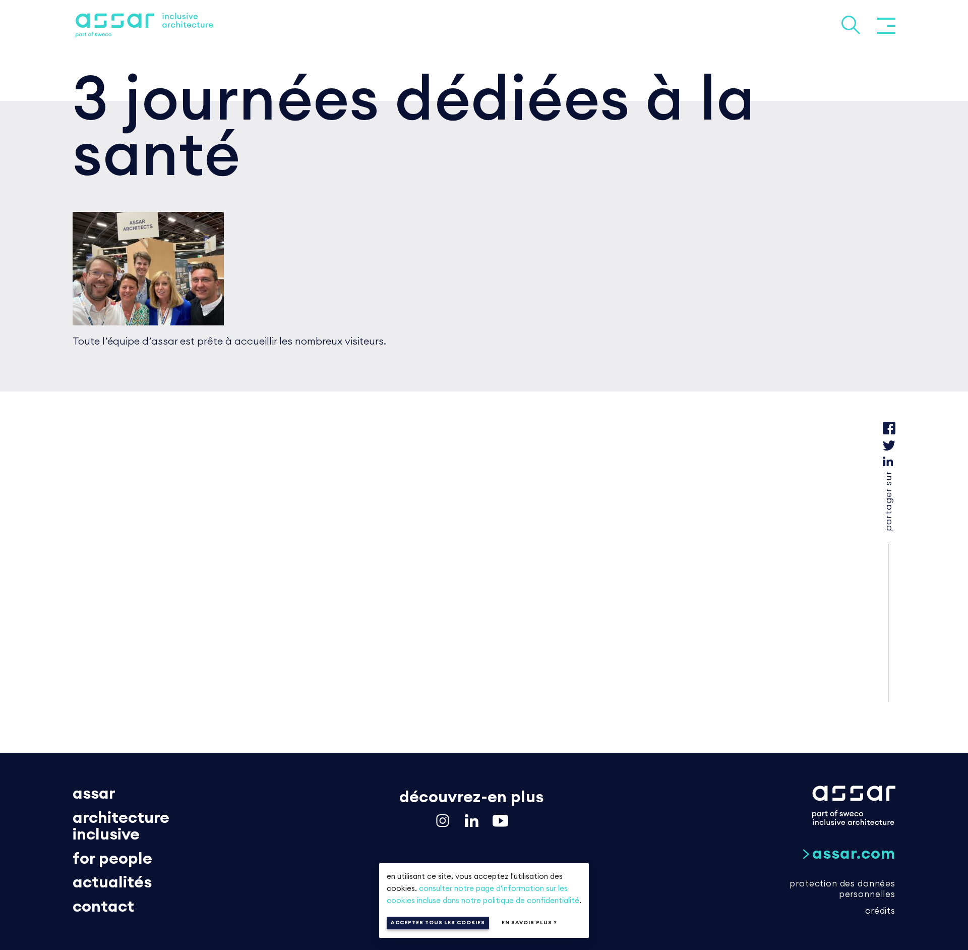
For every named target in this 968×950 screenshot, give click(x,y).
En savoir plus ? (529, 922)
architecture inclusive (121, 826)
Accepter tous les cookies (438, 922)
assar (94, 794)
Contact (103, 907)
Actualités (112, 882)
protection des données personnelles (842, 889)
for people (112, 859)
